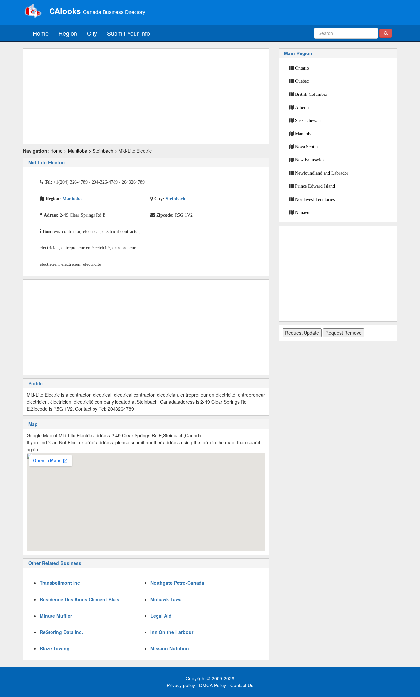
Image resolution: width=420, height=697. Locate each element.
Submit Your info (128, 33)
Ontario (302, 68)
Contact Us (241, 685)
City (92, 33)
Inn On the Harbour (171, 632)
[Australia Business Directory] (33, 11)
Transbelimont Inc (60, 583)
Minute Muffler (56, 615)
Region (67, 33)
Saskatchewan (308, 120)
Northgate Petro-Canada (177, 583)
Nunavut (303, 212)
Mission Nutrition (169, 648)
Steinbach (103, 150)
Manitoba (77, 150)
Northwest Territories (315, 199)
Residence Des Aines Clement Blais (79, 599)
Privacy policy (181, 685)
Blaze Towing (55, 648)
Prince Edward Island (315, 186)
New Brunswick (310, 160)
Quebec (302, 81)
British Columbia (311, 94)
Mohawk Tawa (166, 599)
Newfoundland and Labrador (321, 173)
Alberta (302, 107)
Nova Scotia (306, 146)
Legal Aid (161, 615)
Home (41, 33)
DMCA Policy (212, 685)
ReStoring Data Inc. (61, 632)
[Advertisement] (146, 96)
